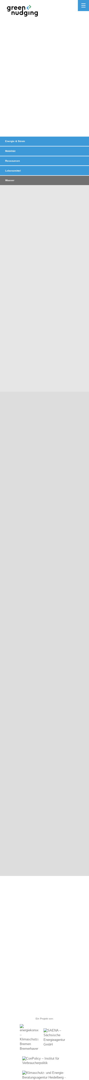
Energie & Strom (15, 141)
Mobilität (10, 151)
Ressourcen (12, 160)
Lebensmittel (13, 170)
